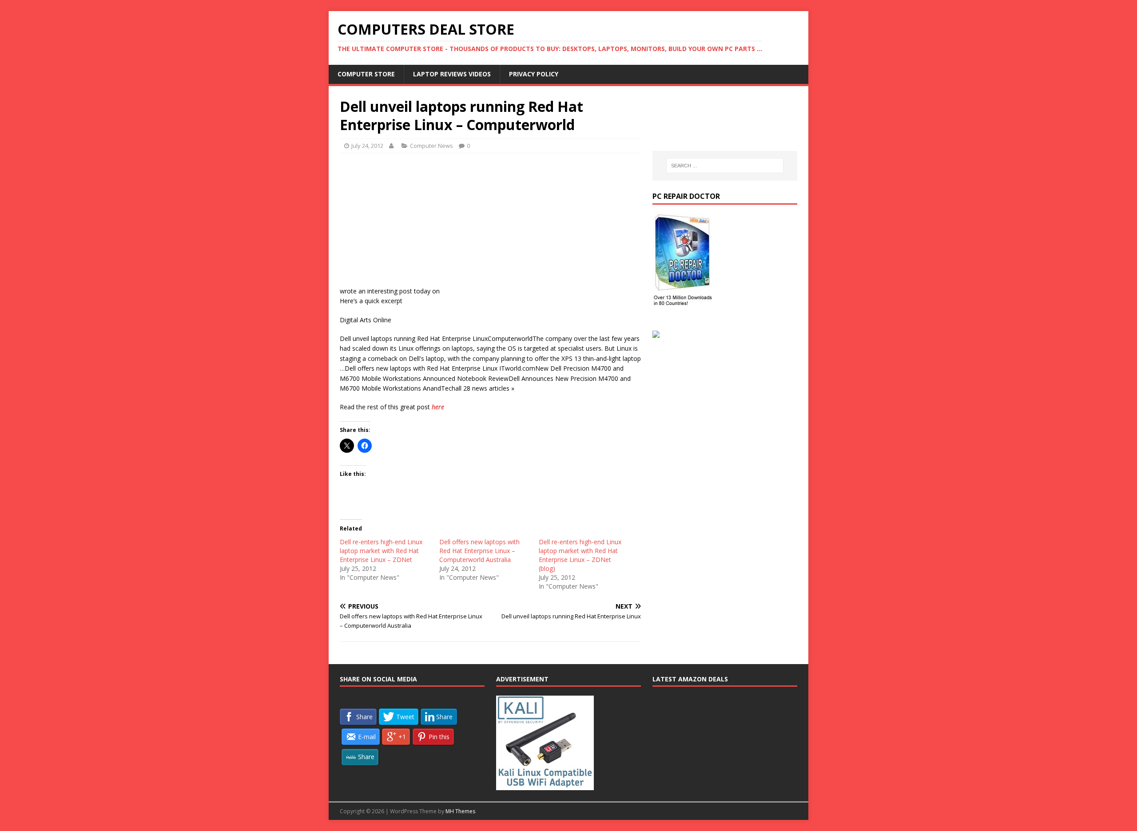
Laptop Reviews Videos (452, 74)
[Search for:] (725, 165)
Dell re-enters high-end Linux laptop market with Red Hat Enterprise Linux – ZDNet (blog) (580, 555)
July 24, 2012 (367, 146)
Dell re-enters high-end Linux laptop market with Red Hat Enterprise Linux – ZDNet (381, 551)
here (438, 407)
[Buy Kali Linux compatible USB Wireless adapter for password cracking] (545, 785)
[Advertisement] (490, 224)
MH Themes (460, 811)
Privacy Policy (533, 74)
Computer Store (366, 74)
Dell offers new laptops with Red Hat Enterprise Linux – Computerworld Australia (479, 551)
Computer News (431, 146)
